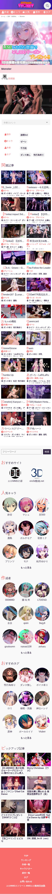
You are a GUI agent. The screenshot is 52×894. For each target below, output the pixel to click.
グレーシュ (8, 271)
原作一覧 (26, 873)
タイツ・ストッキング (12, 220)
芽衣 (31, 351)
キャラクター (26, 869)
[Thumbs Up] (3, 378)
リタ (31, 271)
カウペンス (8, 432)
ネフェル (42, 244)
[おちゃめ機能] (3, 325)
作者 (6, 12)
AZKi (31, 378)
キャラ (16, 12)
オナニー (13, 247)
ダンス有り (7, 193)
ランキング (26, 860)
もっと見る (26, 567)
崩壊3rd (24, 135)
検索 (47, 451)
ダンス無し (26, 155)
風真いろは (39, 378)
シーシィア (33, 244)
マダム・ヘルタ (35, 405)
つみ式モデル (18, 354)
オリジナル (33, 432)
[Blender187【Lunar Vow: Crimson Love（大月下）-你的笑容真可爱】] (3, 298)
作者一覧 (26, 864)
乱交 (15, 381)
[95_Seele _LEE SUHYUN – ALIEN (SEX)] (3, 190)
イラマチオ (39, 220)
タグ (48, 12)
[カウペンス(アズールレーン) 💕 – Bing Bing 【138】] (3, 432)
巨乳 (40, 274)
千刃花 (24, 148)
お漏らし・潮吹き (42, 193)
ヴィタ (32, 298)
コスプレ (6, 435)
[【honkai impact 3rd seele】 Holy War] (3, 217)
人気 (27, 12)
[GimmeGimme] (3, 351)
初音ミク (7, 351)
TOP (26, 856)
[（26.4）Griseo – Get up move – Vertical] (3, 271)
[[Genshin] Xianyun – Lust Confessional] (3, 405)
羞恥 (15, 301)
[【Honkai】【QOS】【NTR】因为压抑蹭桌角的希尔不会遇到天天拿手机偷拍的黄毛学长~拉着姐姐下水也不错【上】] (3, 244)
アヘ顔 (31, 193)
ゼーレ (24, 141)
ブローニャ (40, 190)
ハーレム (42, 381)
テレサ (6, 298)
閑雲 (5, 405)
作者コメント (10, 122)
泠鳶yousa (8, 325)
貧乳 (45, 435)
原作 (37, 12)
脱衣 (45, 274)
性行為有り (39, 155)
